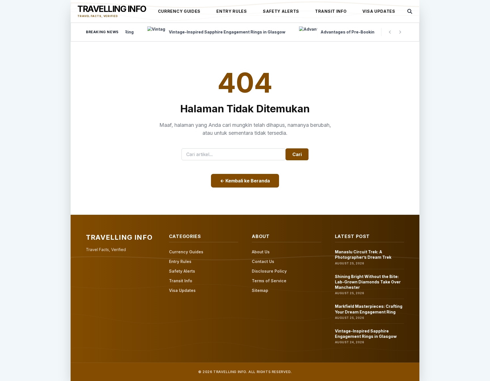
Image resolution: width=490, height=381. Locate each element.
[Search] (410, 11)
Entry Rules (231, 11)
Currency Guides (179, 11)
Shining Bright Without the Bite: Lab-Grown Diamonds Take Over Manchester (368, 282)
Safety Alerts (281, 11)
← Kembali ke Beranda (245, 181)
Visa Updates (378, 11)
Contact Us (263, 261)
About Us (261, 251)
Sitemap (260, 290)
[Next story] (400, 32)
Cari (297, 154)
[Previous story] (390, 32)
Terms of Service (269, 280)
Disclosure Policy (269, 271)
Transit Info (331, 11)
